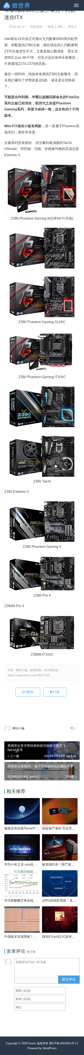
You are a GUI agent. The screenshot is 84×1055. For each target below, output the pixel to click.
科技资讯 (36, 26)
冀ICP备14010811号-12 (63, 1043)
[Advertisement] (44, 708)
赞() (29, 692)
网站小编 (17, 728)
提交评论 (69, 979)
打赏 (56, 692)
